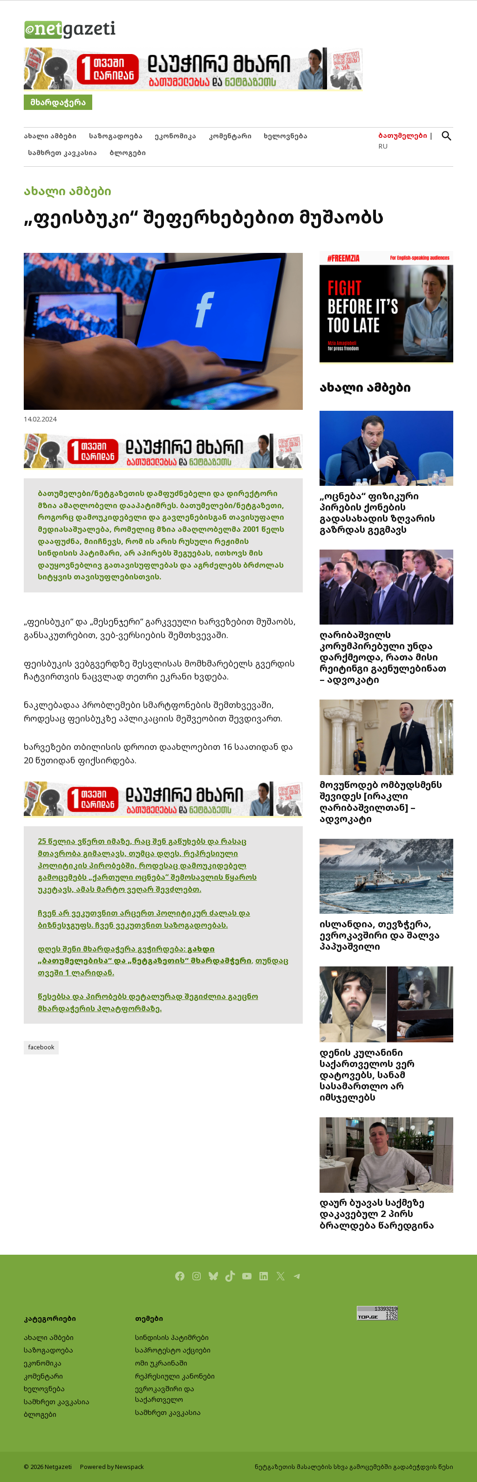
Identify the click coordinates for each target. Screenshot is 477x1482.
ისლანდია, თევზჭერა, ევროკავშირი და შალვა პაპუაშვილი (380, 934)
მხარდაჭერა (58, 102)
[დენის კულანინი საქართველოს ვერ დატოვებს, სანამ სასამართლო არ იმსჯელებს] (386, 1005)
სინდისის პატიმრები (172, 1337)
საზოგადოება (116, 135)
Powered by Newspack (112, 1467)
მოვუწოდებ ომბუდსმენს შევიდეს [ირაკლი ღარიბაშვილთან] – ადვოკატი (381, 801)
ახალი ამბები (50, 135)
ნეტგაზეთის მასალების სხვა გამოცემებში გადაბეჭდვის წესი (354, 1467)
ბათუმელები (402, 135)
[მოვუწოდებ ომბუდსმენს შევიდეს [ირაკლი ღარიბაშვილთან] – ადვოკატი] (386, 738)
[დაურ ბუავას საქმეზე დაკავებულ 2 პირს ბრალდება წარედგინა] (386, 1156)
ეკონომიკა (175, 135)
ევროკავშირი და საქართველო (164, 1394)
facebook (41, 1047)
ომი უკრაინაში (161, 1363)
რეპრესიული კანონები (175, 1376)
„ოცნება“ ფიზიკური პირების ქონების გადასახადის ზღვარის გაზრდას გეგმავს (377, 512)
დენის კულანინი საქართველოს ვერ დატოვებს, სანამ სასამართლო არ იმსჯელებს (367, 1074)
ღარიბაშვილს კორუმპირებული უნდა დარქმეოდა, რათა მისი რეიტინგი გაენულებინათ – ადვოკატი (383, 657)
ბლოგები (127, 152)
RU (383, 146)
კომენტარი (230, 135)
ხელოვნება (285, 135)
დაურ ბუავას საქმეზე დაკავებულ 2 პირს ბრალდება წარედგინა (377, 1213)
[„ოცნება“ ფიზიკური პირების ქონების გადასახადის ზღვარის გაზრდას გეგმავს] (386, 449)
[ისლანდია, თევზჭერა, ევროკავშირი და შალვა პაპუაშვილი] (386, 877)
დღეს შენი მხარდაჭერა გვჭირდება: (112, 949)
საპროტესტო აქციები (173, 1350)
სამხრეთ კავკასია (62, 152)
